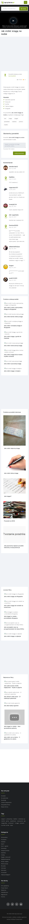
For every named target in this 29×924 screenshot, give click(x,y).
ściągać (16, 118)
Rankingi (3, 800)
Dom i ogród (4, 846)
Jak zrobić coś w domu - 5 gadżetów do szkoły (12, 738)
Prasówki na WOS (9, 521)
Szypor (11, 265)
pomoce (21, 121)
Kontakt (3, 796)
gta (25, 821)
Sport (2, 844)
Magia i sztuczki (5, 857)
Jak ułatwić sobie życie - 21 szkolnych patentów (12, 697)
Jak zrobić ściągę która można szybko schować (13, 355)
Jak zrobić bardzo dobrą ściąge (13, 316)
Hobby (3, 855)
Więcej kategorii (5, 874)
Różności (3, 870)
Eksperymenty (5, 850)
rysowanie (20, 821)
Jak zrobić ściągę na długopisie (13, 596)
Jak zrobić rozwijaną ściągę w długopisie (13, 326)
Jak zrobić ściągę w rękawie (12, 636)
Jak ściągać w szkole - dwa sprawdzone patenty (12, 727)
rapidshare (13, 821)
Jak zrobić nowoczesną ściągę (13, 345)
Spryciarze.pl (18, 913)
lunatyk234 (13, 204)
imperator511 (13, 187)
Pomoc (3, 896)
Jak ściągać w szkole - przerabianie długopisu (11, 617)
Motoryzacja (4, 863)
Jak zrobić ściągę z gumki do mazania (12, 337)
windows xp (21, 819)
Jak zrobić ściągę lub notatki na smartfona (13, 606)
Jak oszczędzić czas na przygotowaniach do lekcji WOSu (14, 628)
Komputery (4, 837)
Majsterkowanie (5, 859)
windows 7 (11, 823)
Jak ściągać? (7, 496)
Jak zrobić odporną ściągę (12, 448)
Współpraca (4, 892)
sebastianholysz (14, 246)
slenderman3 (13, 166)
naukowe (14, 121)
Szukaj (24, 8)
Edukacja (3, 848)
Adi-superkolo (14, 215)
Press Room (4, 888)
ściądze (6, 124)
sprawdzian (7, 121)
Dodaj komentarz (19, 153)
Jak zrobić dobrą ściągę (11, 473)
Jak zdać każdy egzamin (11, 705)
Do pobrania (4, 798)
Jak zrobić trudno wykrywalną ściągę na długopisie (13, 308)
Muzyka (3, 866)
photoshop (9, 819)
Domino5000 (12, 76)
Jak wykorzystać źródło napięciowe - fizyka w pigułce (13, 686)
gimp (7, 821)
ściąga (10, 118)
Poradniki (3, 872)
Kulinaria (3, 839)
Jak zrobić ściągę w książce (12, 371)
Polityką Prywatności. (16, 919)
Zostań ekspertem (6, 802)
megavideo (4, 823)
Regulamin (4, 894)
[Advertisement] (14, 53)
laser (11, 825)
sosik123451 (13, 278)
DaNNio (11, 177)
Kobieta (3, 841)
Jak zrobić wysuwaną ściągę (12, 363)
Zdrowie (3, 868)
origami (3, 819)
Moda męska (4, 861)
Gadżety (3, 852)
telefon (15, 819)
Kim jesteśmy (5, 885)
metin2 (3, 821)
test (5, 118)
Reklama (3, 890)
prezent (22, 823)
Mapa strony (4, 807)
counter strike (5, 825)
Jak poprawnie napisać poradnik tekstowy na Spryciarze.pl (13, 546)
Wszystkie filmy (5, 804)
